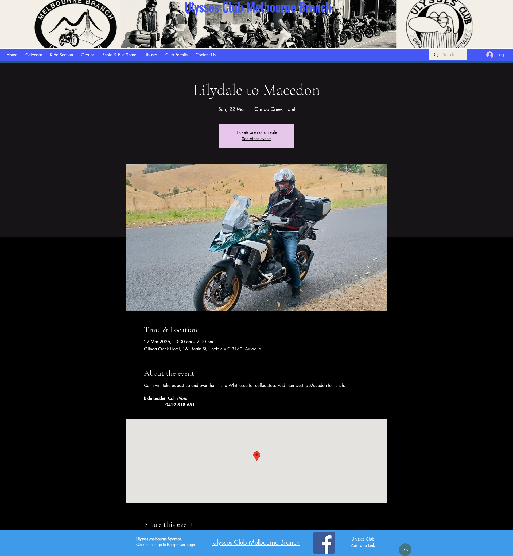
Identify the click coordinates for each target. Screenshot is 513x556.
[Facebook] (324, 543)
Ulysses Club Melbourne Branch (256, 542)
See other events (256, 139)
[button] (61, 55)
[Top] (405, 549)
